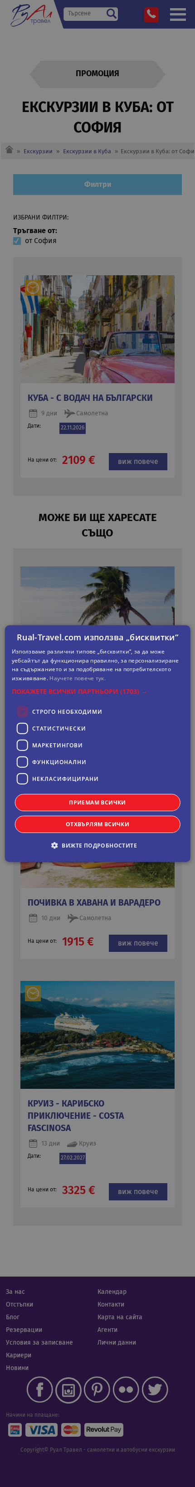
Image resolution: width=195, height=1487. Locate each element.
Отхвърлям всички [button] (97, 824)
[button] (98, 691)
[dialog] (97, 743)
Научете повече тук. (77, 678)
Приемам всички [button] (97, 802)
